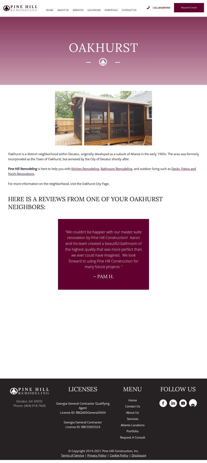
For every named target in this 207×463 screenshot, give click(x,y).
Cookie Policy (119, 455)
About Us (63, 10)
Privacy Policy (97, 455)
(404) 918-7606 (35, 406)
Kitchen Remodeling (85, 169)
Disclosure (139, 455)
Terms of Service (72, 455)
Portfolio (111, 10)
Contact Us (129, 10)
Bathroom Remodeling (116, 169)
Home (49, 10)
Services (78, 10)
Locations (94, 10)
